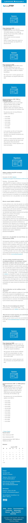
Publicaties (9, 510)
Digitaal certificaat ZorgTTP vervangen (12, 172)
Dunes (17, 521)
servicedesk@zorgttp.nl (13, 492)
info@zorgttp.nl (11, 479)
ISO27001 (13, 514)
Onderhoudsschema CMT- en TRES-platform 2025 (14, 384)
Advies (10, 508)
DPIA (4, 508)
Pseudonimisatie (18, 508)
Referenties (17, 510)
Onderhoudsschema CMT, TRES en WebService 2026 (11, 100)
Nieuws (10, 173)
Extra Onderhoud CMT (8, 435)
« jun (4, 462)
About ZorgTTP (16, 512)
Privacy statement (17, 519)
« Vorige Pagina (6, 431)
